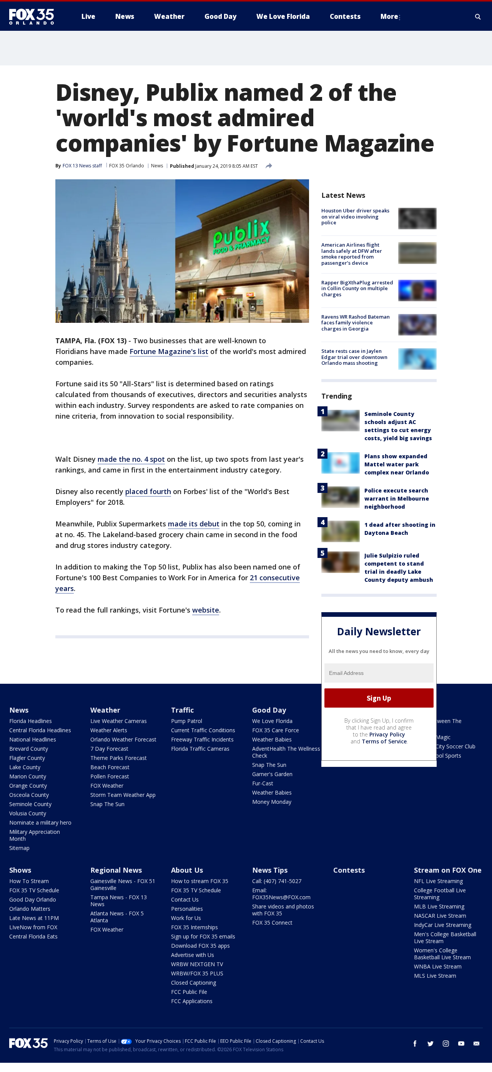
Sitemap (19, 848)
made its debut (193, 523)
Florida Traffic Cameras (200, 748)
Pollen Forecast (109, 776)
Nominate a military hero (40, 822)
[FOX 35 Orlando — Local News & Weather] (34, 16)
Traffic (182, 710)
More (389, 16)
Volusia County (27, 813)
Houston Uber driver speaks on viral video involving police (355, 216)
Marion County (27, 776)
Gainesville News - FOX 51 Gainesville (122, 884)
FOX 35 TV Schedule (34, 890)
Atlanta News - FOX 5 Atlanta (117, 917)
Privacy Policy (387, 734)
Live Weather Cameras (118, 721)
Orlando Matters (29, 908)
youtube (461, 1043)
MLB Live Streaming (439, 906)
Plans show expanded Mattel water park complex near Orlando (396, 464)
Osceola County (29, 794)
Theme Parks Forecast (118, 757)
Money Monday (271, 801)
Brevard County (28, 748)
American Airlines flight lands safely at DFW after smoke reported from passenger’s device (351, 253)
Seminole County (30, 804)
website (205, 609)
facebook (415, 1043)
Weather (105, 710)
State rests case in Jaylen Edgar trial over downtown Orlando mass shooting (354, 356)
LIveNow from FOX (33, 927)
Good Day (269, 710)
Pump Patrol (186, 721)
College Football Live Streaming (440, 894)
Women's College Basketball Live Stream (442, 954)
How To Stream (29, 881)
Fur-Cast (262, 783)
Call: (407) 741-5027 (276, 881)
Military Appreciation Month (34, 835)
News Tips (270, 870)
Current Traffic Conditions (203, 730)
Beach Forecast (110, 767)
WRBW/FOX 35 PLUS (197, 973)
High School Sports (437, 755)
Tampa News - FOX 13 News (118, 900)
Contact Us (185, 899)
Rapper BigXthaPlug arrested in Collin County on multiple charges (357, 288)
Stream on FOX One (448, 870)
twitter (430, 1043)
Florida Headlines (30, 721)
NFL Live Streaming (438, 881)
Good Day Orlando (32, 899)
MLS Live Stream (435, 975)
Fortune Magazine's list (169, 351)
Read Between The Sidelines (438, 724)
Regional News (116, 870)
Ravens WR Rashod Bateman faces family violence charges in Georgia (355, 322)
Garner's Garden (272, 774)
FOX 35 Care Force (275, 730)
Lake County (24, 767)
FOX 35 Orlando (126, 165)
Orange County (28, 785)
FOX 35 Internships (194, 927)
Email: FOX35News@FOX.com (281, 894)
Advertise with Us (192, 954)
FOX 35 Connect (272, 922)
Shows (20, 870)
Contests (349, 870)
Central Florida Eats (33, 936)
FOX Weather (106, 785)
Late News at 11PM (34, 918)
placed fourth (148, 491)
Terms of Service (384, 741)
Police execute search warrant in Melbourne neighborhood (396, 498)
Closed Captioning (193, 982)
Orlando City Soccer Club (444, 746)
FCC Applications (192, 1001)
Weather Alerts (108, 730)
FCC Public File (189, 991)
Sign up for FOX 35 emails (203, 936)
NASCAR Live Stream (440, 915)
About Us (187, 870)
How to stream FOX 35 (199, 881)
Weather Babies (272, 739)
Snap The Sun (107, 804)
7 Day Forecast (109, 748)
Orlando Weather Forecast (123, 739)
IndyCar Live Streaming (442, 924)
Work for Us (186, 918)
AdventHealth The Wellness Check (286, 752)
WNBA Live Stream (438, 966)
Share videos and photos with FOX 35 (283, 910)
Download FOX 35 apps (200, 945)
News (157, 165)
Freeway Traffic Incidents (202, 739)
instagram (446, 1043)
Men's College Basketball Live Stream (445, 937)
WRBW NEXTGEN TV (197, 964)
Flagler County (27, 757)
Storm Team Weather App (123, 794)
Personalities (187, 908)
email (476, 1043)
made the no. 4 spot (131, 459)
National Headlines (32, 739)
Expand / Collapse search (478, 16)
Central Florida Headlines (40, 730)
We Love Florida (272, 721)
